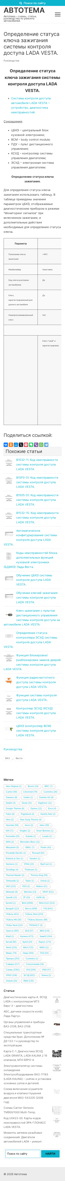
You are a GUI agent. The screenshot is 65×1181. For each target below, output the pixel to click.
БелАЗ (11, 903)
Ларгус (44, 942)
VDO (26, 886)
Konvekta (13, 836)
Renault (38, 853)
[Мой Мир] (16, 445)
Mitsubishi (12, 847)
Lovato (47, 836)
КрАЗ (27, 942)
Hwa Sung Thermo (31, 819)
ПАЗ (44, 953)
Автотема (24, 10)
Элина (46, 975)
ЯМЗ (28, 981)
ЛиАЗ (11, 947)
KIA (10, 831)
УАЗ (31, 970)
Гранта (12, 931)
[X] (21, 445)
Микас (11, 953)
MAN (10, 842)
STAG (29, 864)
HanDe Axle (47, 814)
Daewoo (11, 797)
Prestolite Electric (16, 853)
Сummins (32, 958)
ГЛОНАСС (36, 925)
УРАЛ (11, 975)
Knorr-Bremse (44, 831)
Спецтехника (35, 964)
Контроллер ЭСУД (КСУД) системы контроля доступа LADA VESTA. (36, 713)
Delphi (11, 803)
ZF (26, 897)
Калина (27, 936)
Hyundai (12, 825)
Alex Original (14, 786)
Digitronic (45, 803)
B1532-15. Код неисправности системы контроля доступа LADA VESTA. (37, 517)
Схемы (13, 970)
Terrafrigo (12, 869)
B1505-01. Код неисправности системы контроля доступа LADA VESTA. (37, 499)
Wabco (41, 886)
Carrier (11, 792)
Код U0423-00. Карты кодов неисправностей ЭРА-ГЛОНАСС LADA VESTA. (25, 1122)
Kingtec (25, 831)
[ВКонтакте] (6, 445)
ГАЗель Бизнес (37, 919)
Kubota (31, 836)
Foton (10, 814)
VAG (11, 886)
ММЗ (44, 947)
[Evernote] (31, 445)
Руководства (11, 60)
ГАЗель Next (34, 914)
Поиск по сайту (34, 3)
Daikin (28, 797)
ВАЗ (7, 758)
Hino (10, 819)
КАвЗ (10, 936)
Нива (28, 953)
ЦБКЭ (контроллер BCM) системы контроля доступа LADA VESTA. (36, 730)
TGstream (31, 869)
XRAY (48, 892)
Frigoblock (27, 814)
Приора (13, 958)
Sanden (34, 858)
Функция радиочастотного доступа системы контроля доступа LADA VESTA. (36, 682)
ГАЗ (48, 908)
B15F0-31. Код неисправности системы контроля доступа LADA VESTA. (37, 482)
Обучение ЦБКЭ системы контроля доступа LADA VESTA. (34, 579)
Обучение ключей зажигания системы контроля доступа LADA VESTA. (37, 597)
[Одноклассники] (11, 445)
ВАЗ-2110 (47, 903)
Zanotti (11, 897)
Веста (19, 758)
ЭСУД (29, 975)
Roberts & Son (14, 858)
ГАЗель (12, 914)
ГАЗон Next (14, 925)
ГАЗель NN (13, 919)
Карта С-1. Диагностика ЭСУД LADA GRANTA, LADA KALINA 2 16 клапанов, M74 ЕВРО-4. (25, 1056)
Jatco (44, 825)
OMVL (29, 847)
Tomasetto (12, 881)
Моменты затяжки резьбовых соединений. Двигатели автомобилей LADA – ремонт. (23, 1137)
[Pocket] (26, 445)
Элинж (11, 981)
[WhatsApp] (41, 445)
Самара (13, 964)
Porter (46, 847)
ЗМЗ (45, 931)
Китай (11, 942)
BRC (49, 786)
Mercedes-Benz (30, 842)
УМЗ (46, 970)
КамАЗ (46, 936)
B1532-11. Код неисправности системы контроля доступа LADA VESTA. (37, 464)
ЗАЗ (29, 931)
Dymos (36, 808)
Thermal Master (15, 875)
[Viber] (36, 445)
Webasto (12, 892)
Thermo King (39, 875)
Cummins (50, 792)
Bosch (33, 786)
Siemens (12, 864)
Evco (52, 808)
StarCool (46, 864)
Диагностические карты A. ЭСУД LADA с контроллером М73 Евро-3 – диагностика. (25, 1001)
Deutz (27, 803)
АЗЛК (40, 897)
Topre (29, 881)
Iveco (29, 825)
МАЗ (28, 947)
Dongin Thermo (15, 808)
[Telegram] (46, 445)
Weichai (30, 892)
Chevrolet (30, 792)
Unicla (45, 881)
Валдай (12, 908)
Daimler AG (46, 797)
